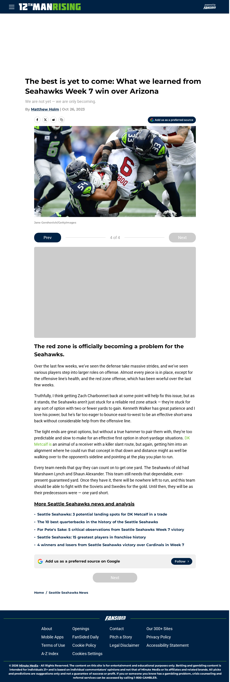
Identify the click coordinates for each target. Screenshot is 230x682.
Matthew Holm (45, 109)
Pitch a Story (121, 637)
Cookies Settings (87, 653)
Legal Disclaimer (124, 645)
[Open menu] (11, 6)
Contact (117, 628)
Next (182, 237)
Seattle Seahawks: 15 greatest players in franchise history (91, 537)
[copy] (61, 120)
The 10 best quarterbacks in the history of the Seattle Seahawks (97, 522)
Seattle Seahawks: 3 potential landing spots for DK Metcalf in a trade (102, 514)
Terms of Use (53, 645)
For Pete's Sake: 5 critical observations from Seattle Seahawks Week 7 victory (110, 529)
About (46, 628)
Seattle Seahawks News (68, 593)
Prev (48, 237)
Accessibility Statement (167, 645)
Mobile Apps (52, 637)
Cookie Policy (84, 645)
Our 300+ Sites (159, 628)
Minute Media (28, 665)
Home (39, 593)
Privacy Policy (158, 637)
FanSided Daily (85, 637)
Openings (80, 628)
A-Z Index (49, 653)
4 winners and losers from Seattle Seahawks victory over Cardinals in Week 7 (110, 545)
